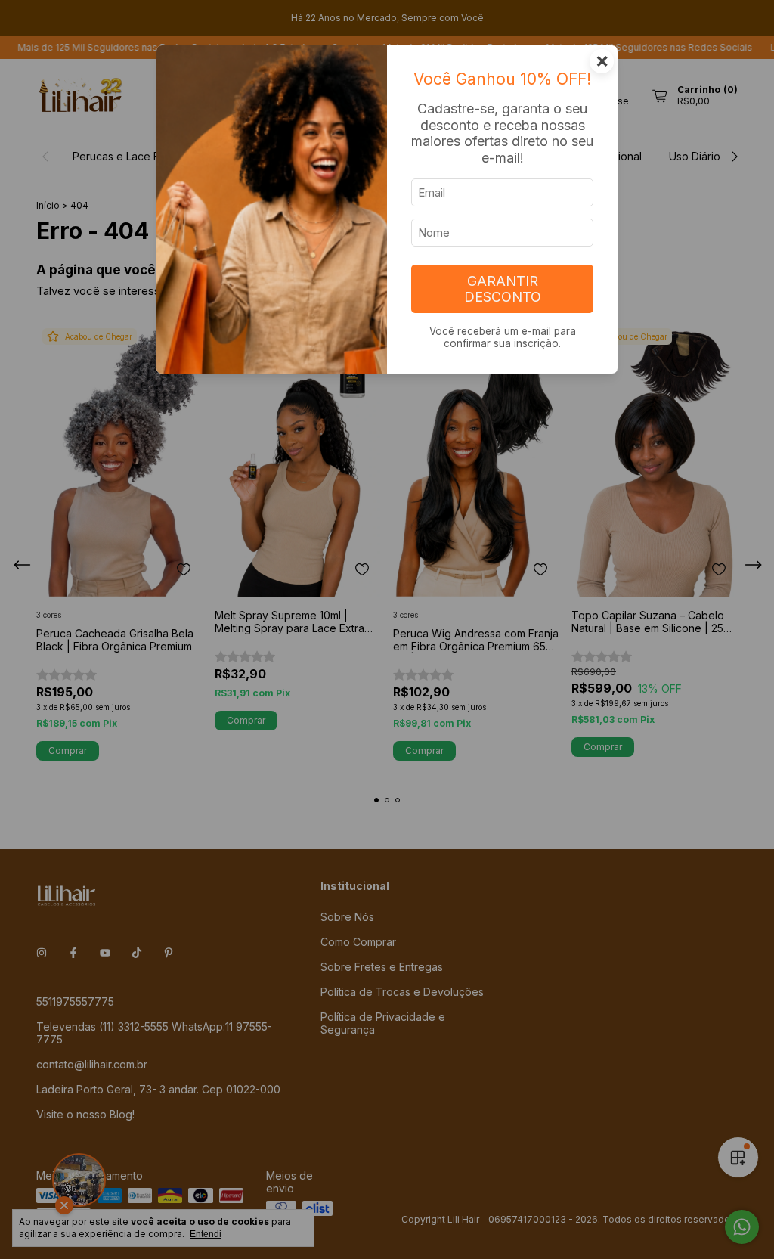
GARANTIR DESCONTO (502, 289)
